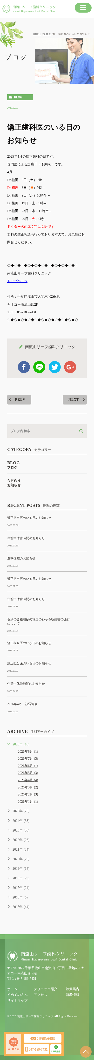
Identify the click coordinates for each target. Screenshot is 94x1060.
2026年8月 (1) (28, 751)
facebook (24, 367)
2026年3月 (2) (28, 787)
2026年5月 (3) (28, 773)
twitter (55, 367)
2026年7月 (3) (28, 758)
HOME (37, 34)
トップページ (17, 281)
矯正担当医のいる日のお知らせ (29, 518)
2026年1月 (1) (28, 801)
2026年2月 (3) (28, 794)
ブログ (47, 34)
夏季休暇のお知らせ (21, 558)
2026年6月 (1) (28, 766)
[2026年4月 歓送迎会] (81, 708)
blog (18, 97)
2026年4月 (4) (28, 780)
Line (39, 367)
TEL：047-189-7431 (21, 978)
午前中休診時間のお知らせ (26, 538)
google (70, 367)
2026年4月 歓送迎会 (22, 704)
